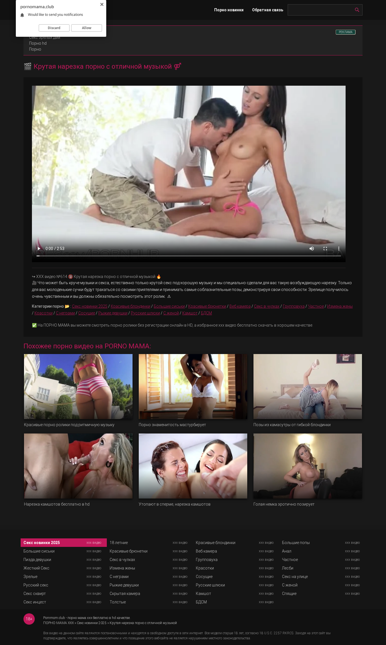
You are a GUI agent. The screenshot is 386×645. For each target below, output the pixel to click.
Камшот (190, 313)
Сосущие (86, 313)
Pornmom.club (54, 618)
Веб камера (240, 306)
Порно (35, 49)
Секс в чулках (266, 306)
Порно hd (38, 43)
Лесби (287, 568)
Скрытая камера (125, 593)
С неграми (65, 313)
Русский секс (35, 585)
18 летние (119, 542)
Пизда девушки (37, 559)
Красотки (43, 313)
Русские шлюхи (145, 313)
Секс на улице (295, 576)
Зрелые (30, 576)
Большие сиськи (169, 306)
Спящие (289, 593)
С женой (171, 313)
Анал (286, 551)
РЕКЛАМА (345, 32)
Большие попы (296, 542)
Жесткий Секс (36, 568)
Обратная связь (267, 10)
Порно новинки (229, 10)
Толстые (118, 602)
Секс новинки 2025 (89, 306)
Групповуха (294, 306)
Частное (316, 306)
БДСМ (206, 313)
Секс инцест (34, 602)
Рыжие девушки (112, 313)
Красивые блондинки (130, 306)
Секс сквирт (34, 593)
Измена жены (340, 306)
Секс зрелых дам (44, 37)
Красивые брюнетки (207, 306)
